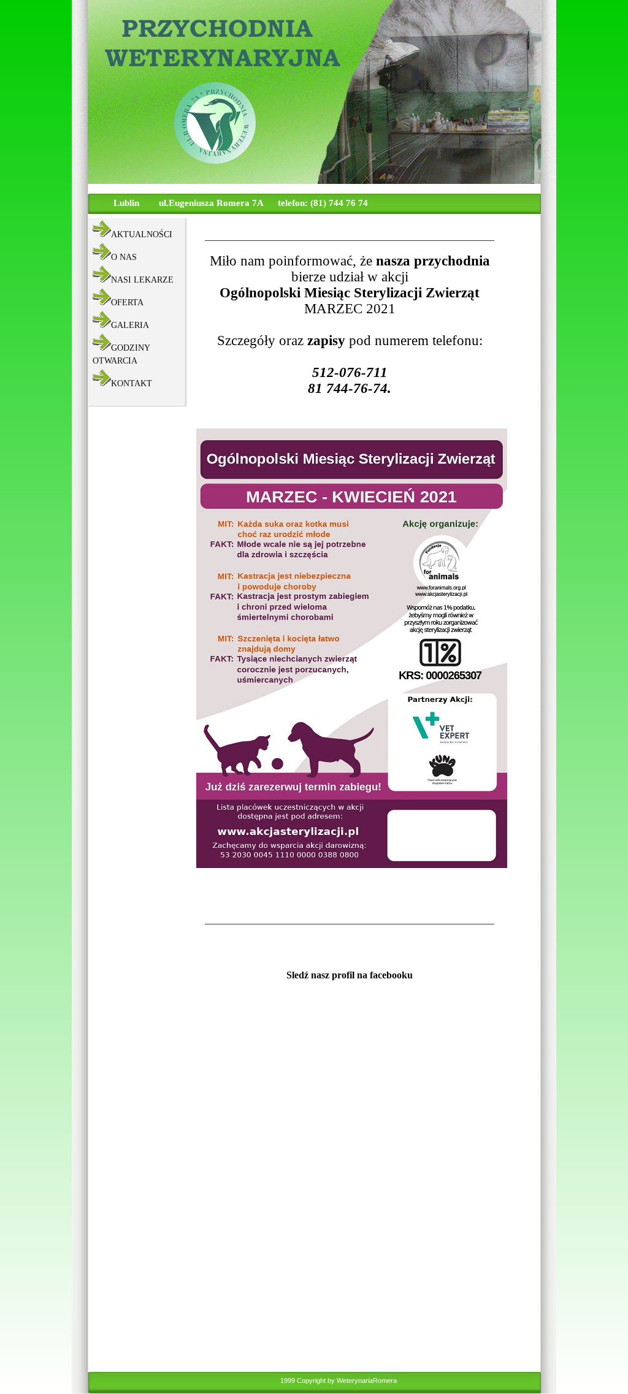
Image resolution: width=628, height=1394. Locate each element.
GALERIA (130, 325)
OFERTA (127, 302)
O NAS (124, 257)
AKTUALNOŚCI (141, 234)
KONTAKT (131, 383)
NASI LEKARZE (142, 279)
